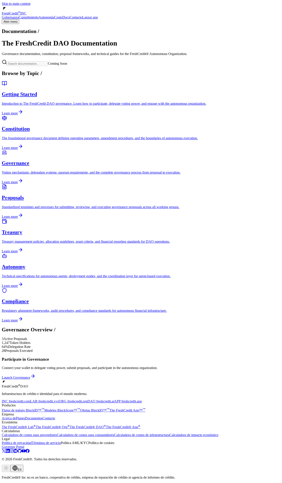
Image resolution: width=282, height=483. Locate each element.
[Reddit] (16, 452)
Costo (58, 17)
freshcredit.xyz (44, 401)
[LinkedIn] (8, 452)
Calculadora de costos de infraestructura (141, 435)
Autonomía (46, 17)
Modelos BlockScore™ (62, 410)
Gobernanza (10, 17)
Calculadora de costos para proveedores (29, 435)
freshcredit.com (16, 401)
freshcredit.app (128, 401)
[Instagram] (12, 452)
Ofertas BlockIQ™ (94, 410)
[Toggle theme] (6, 468)
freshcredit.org (73, 401)
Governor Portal (13, 447)
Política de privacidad (17, 443)
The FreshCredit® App (123, 427)
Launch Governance (16, 377)
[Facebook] (28, 452)
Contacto (76, 17)
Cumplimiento (29, 17)
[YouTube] (24, 452)
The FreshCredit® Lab (19, 427)
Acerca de (9, 418)
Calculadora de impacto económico (193, 435)
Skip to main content (16, 4)
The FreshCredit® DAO (88, 427)
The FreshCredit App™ (127, 410)
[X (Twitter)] (4, 452)
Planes (20, 418)
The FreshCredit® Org (53, 427)
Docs (66, 17)
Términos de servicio (46, 443)
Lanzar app (90, 17)
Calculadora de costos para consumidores (85, 435)
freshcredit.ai (100, 401)
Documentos (34, 418)
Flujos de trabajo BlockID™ (23, 410)
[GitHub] (20, 452)
